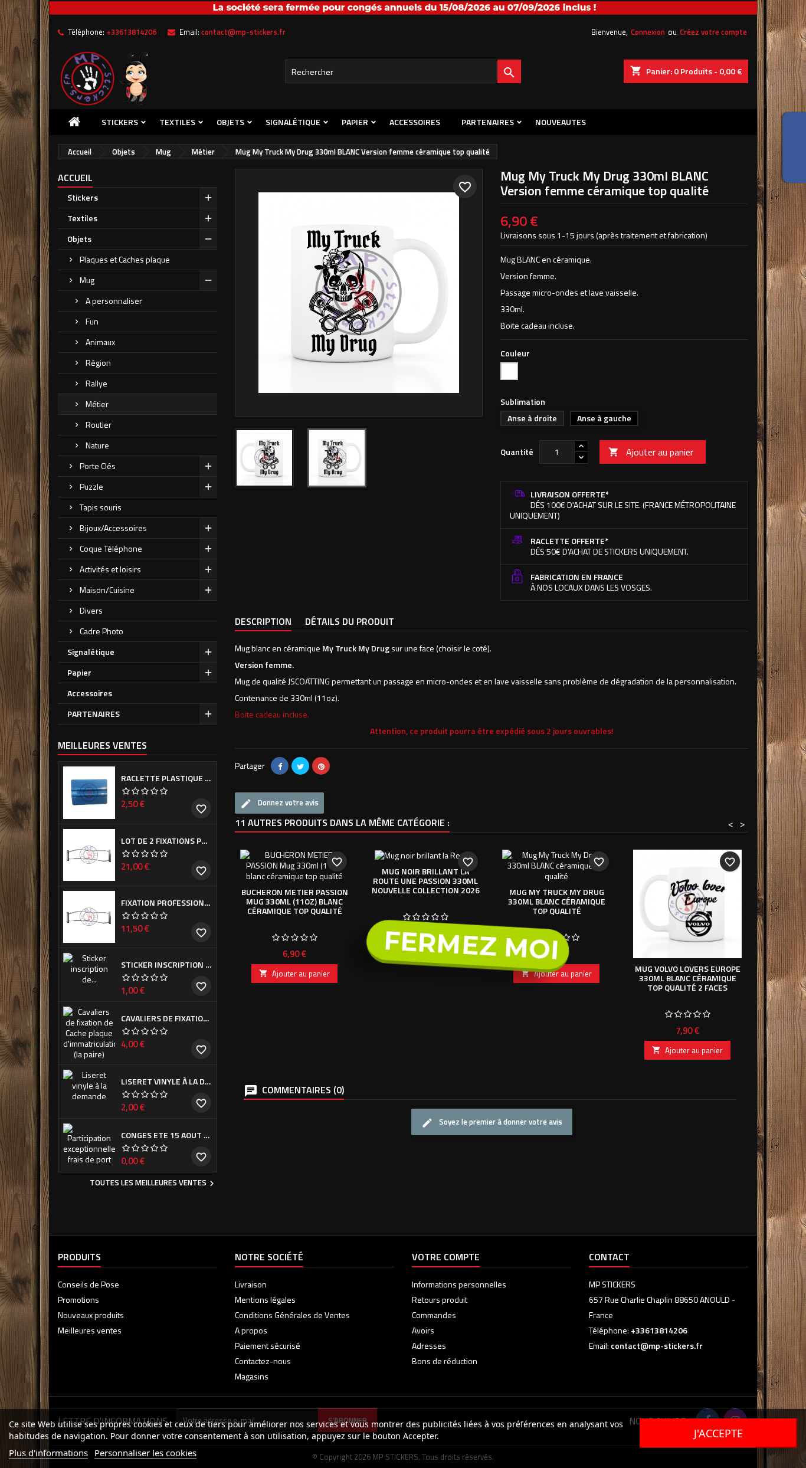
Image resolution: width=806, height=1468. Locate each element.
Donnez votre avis (287, 802)
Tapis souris (101, 507)
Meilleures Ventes (102, 745)
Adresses (429, 1345)
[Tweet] (300, 766)
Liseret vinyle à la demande (166, 1081)
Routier (99, 424)
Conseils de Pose (88, 1284)
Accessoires (414, 122)
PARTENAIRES (487, 122)
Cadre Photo (101, 631)
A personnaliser (114, 300)
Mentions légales (265, 1299)
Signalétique (293, 122)
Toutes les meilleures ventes (153, 1183)
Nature (97, 445)
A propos (251, 1330)
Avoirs (423, 1330)
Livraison (251, 1284)
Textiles (177, 122)
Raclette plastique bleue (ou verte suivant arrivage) (166, 778)
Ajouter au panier (650, 452)
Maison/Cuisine (107, 590)
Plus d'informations (48, 1453)
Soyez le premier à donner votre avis (499, 1122)
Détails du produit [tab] (349, 621)
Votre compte (446, 1257)
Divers (91, 610)
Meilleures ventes (90, 1330)
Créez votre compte (713, 32)
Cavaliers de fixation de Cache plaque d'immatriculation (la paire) (166, 1018)
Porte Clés (98, 466)
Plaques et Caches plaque (125, 259)
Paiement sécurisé (267, 1345)
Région (98, 362)
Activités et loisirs (110, 569)
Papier (355, 122)
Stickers (119, 122)
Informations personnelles (459, 1284)
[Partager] (280, 766)
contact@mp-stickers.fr (243, 32)
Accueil (75, 178)
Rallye (96, 383)
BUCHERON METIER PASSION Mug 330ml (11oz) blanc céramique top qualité (294, 901)
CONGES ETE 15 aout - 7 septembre (166, 1135)
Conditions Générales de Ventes (292, 1315)
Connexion (648, 32)
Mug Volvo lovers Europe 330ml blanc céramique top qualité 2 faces (688, 978)
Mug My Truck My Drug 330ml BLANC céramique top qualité (556, 901)
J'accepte (718, 1433)
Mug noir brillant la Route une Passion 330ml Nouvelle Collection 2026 (426, 880)
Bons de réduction (444, 1361)
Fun (92, 321)
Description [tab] (263, 621)
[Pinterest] (321, 766)
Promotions (78, 1299)
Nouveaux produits (91, 1315)
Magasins (251, 1376)
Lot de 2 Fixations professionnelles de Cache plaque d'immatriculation (166, 841)
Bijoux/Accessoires (113, 528)
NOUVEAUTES (560, 122)
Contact (609, 1257)
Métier (97, 404)
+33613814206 (131, 32)
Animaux (100, 342)
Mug (87, 280)
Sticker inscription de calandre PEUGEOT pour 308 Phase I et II (166, 964)
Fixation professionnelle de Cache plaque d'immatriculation (166, 902)
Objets (230, 122)
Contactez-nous (263, 1361)
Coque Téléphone (111, 548)
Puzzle (91, 486)
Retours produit (439, 1299)
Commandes (434, 1315)
